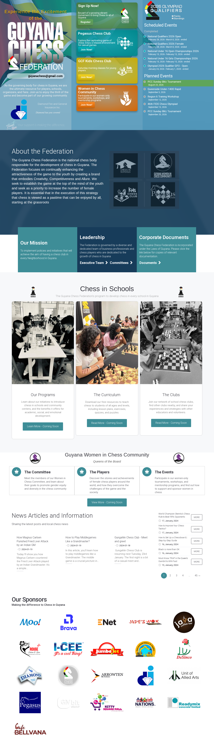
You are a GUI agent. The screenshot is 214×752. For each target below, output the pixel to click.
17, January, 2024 (170, 520)
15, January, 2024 (170, 565)
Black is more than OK (168, 549)
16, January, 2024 (170, 544)
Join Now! (86, 49)
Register (86, 22)
